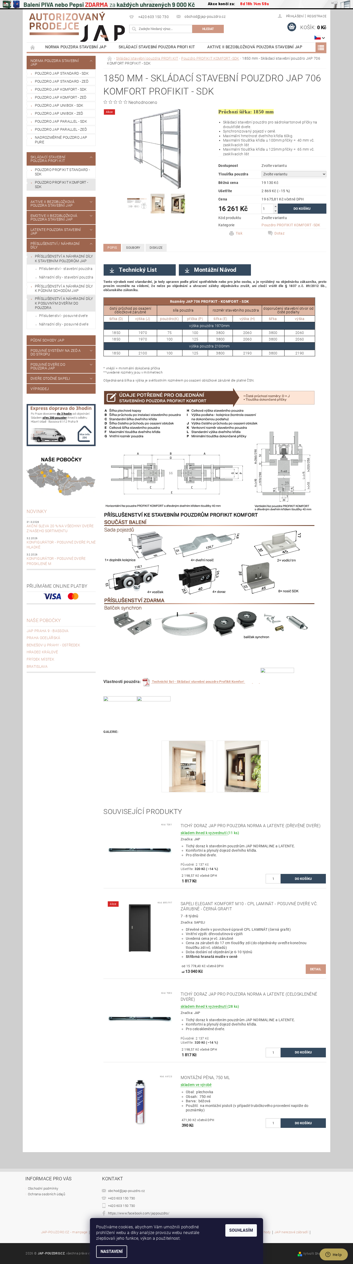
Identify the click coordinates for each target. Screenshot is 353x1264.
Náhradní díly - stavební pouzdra (66, 277)
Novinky (37, 511)
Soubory (133, 248)
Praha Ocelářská (43, 638)
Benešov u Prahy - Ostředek (53, 645)
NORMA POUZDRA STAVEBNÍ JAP (75, 47)
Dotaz (279, 233)
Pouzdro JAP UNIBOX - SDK (59, 105)
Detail (315, 969)
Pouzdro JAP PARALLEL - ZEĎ (61, 129)
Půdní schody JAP (47, 340)
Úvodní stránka (33, 47)
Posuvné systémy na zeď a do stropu (55, 352)
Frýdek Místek (40, 659)
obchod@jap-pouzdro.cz (126, 1191)
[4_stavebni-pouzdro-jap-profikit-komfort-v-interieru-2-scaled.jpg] (243, 766)
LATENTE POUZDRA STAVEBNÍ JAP (55, 231)
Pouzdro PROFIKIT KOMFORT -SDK (61, 184)
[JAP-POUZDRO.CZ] (77, 27)
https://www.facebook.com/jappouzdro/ (139, 1213)
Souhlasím (241, 1230)
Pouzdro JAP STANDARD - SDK (62, 73)
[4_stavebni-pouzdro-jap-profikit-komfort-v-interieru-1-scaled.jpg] (187, 766)
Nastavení (112, 1251)
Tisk (239, 233)
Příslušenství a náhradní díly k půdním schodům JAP (64, 288)
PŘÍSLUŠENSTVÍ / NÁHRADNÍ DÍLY (55, 245)
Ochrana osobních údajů (46, 1194)
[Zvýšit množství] (275, 206)
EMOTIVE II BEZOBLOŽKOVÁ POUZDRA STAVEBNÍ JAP (53, 217)
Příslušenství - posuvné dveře (63, 316)
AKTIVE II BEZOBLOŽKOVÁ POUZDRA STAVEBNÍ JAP (254, 47)
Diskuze (156, 248)
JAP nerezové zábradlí (291, 1232)
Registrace (316, 16)
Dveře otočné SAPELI (50, 378)
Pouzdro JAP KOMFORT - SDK (61, 89)
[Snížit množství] (275, 210)
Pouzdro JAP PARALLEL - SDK (61, 121)
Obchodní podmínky (43, 1188)
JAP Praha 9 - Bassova (48, 631)
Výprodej (39, 389)
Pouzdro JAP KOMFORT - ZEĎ (61, 97)
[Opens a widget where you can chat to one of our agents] (333, 1255)
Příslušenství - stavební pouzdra (66, 269)
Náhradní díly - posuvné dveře (63, 324)
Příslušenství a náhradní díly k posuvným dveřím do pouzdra (64, 303)
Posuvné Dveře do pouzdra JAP (47, 366)
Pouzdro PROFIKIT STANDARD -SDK (62, 172)
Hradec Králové (42, 652)
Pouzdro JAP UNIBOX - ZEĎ (59, 113)
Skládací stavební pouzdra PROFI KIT (157, 47)
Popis (112, 248)
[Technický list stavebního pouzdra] (259, 682)
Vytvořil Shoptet (314, 1253)
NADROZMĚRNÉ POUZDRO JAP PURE (61, 139)
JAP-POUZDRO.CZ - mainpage (64, 1232)
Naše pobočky (44, 620)
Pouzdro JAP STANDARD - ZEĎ (61, 81)
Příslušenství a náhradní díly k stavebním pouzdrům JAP (64, 258)
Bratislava (37, 666)
